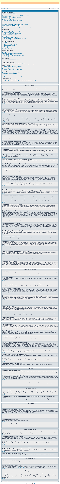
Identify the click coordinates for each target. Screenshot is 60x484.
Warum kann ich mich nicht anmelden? (8, 13)
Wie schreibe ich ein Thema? (7, 30)
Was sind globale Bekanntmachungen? (8, 45)
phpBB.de (34, 483)
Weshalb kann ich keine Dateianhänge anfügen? (10, 35)
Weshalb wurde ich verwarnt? (7, 36)
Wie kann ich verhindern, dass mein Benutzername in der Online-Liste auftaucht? (15, 15)
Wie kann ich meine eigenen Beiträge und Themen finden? (12, 69)
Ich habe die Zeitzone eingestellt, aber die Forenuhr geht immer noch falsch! (15, 24)
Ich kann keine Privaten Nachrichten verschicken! (10, 59)
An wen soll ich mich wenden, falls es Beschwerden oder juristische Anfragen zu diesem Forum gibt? (19, 80)
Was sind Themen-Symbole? (7, 48)
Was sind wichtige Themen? (6, 47)
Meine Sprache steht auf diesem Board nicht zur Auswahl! (12, 25)
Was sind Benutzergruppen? (6, 52)
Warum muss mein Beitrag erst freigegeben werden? (11, 39)
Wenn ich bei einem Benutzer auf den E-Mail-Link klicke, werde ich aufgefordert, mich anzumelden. (18, 27)
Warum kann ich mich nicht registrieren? (8, 19)
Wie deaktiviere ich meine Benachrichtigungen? (10, 73)
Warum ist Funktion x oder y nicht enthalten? (9, 79)
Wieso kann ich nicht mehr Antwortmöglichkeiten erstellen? (12, 33)
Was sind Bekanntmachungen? (7, 46)
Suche (53, 4)
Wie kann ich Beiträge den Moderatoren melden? (10, 37)
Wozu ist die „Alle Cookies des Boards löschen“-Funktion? (12, 20)
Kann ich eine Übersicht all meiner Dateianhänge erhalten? (12, 76)
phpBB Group (28, 461)
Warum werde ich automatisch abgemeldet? (9, 14)
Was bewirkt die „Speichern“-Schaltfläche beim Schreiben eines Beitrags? (14, 38)
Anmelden (4, 4)
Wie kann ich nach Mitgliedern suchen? (8, 68)
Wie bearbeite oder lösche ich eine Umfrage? (9, 34)
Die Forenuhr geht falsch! (6, 23)
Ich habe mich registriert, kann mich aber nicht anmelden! (11, 17)
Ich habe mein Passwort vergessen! (8, 16)
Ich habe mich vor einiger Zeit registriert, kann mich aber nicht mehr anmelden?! (15, 18)
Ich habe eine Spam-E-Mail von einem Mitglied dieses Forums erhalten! (14, 60)
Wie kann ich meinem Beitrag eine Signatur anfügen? (11, 31)
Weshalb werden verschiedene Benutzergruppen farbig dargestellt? (13, 55)
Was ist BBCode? (5, 42)
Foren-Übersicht (5, 8)
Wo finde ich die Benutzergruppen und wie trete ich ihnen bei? (12, 53)
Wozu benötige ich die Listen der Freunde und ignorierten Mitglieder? (13, 63)
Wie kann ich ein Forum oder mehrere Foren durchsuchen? (12, 66)
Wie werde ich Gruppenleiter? (7, 54)
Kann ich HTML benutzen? (6, 43)
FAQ (49, 4)
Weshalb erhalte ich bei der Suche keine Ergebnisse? (11, 67)
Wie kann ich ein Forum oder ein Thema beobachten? (11, 72)
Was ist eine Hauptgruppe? (6, 56)
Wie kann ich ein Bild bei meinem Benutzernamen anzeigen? (12, 26)
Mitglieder (56, 4)
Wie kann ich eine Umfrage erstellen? (8, 32)
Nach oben (3, 90)
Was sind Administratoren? (6, 51)
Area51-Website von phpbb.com (20, 467)
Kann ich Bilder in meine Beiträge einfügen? (9, 44)
